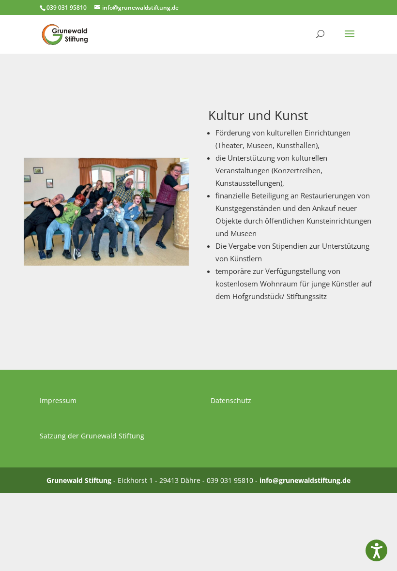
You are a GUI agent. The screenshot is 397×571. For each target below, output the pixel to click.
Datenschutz (231, 400)
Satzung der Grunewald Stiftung (92, 435)
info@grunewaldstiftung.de (305, 480)
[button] (376, 550)
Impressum (58, 400)
